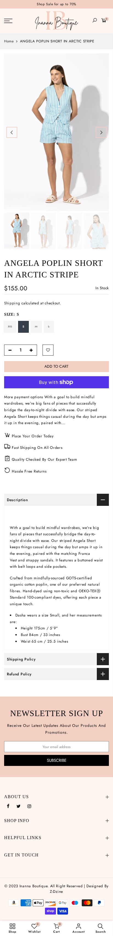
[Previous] (11, 132)
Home (9, 41)
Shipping (12, 303)
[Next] (101, 132)
